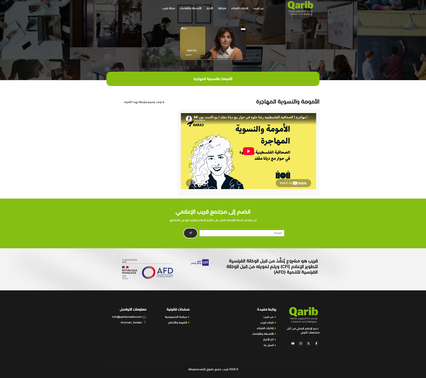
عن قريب (258, 8)
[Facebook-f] (316, 343)
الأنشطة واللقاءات (191, 8)
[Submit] (190, 233)
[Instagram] (301, 343)
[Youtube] (293, 343)
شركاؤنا (222, 8)
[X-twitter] (308, 343)
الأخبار (210, 8)
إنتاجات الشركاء (239, 8)
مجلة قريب (168, 8)
